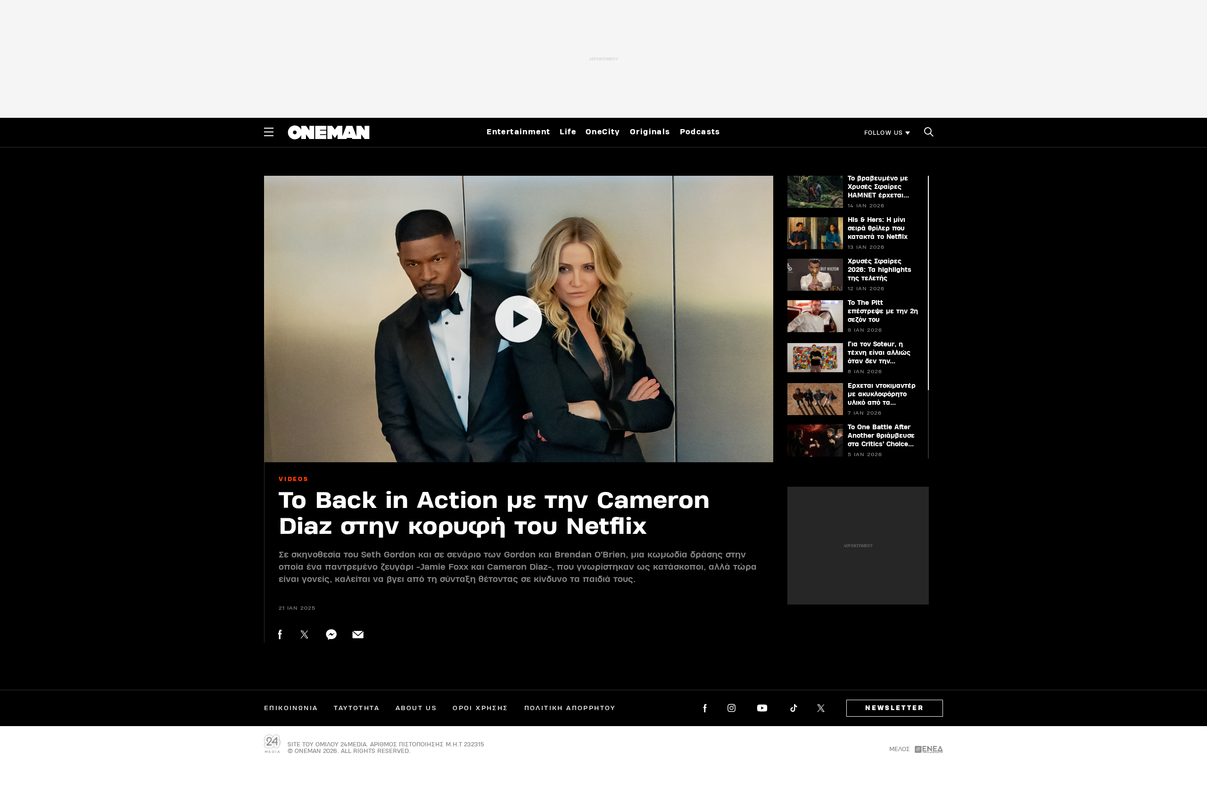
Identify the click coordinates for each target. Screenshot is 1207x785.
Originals (650, 132)
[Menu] (268, 132)
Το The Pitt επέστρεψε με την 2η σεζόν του (883, 311)
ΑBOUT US (416, 708)
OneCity (603, 132)
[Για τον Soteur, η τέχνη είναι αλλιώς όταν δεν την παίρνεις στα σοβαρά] (814, 358)
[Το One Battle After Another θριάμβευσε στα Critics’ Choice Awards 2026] (814, 441)
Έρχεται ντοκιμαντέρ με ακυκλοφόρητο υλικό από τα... (882, 394)
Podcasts (700, 132)
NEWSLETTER (894, 708)
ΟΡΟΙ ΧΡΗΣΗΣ (480, 708)
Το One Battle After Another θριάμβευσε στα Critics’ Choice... (881, 436)
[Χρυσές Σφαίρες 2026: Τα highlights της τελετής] (814, 275)
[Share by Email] (358, 634)
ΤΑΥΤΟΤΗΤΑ (357, 708)
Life (568, 132)
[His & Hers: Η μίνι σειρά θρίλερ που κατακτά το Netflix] (814, 233)
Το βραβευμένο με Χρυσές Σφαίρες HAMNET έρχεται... (878, 187)
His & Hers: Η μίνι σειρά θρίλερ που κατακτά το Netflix (878, 228)
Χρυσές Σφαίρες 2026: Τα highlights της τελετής (879, 270)
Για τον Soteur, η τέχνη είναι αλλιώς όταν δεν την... (879, 353)
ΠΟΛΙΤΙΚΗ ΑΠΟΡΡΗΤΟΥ (570, 708)
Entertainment (518, 132)
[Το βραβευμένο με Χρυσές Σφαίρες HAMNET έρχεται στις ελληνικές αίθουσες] (814, 192)
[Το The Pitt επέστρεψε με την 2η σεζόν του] (814, 316)
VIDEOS (294, 479)
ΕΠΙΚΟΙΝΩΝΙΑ (291, 708)
